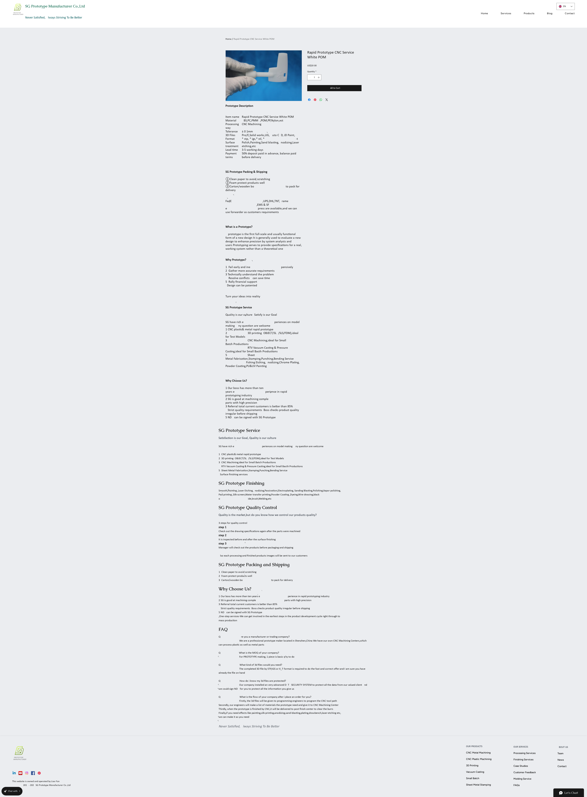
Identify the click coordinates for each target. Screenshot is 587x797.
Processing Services (524, 753)
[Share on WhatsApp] (321, 100)
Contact (562, 766)
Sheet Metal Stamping (478, 784)
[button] (500, 13)
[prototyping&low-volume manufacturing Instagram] (27, 773)
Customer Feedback (524, 772)
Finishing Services (523, 759)
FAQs (516, 785)
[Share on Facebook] (309, 100)
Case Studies (520, 765)
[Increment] (319, 77)
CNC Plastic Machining (478, 759)
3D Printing (472, 765)
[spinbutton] (314, 77)
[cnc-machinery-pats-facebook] (33, 773)
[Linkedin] (14, 773)
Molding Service (522, 778)
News (560, 759)
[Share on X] (327, 100)
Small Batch (472, 778)
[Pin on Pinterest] (315, 100)
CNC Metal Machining (478, 752)
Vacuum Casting (475, 771)
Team (560, 753)
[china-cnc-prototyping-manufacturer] (20, 773)
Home (228, 39)
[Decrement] (310, 77)
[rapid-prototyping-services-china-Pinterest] (39, 773)
